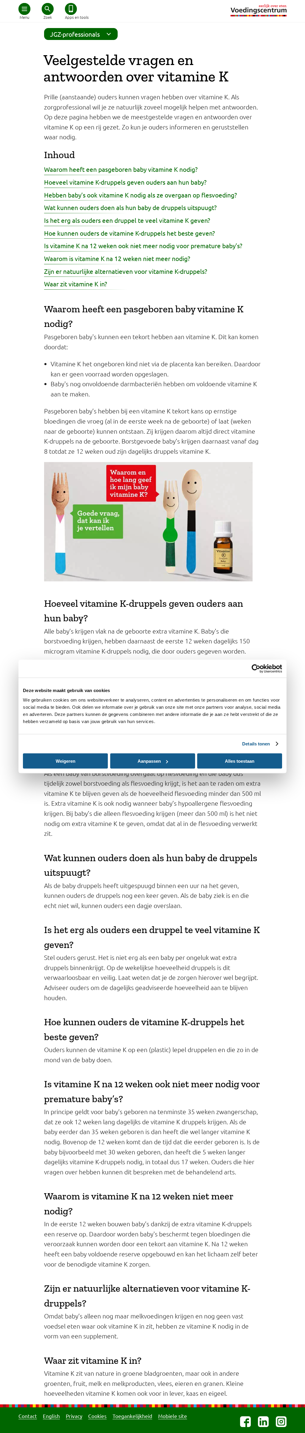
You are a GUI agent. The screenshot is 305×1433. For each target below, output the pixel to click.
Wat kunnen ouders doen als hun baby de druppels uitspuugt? (130, 207)
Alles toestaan (239, 761)
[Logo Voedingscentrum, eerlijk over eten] (259, 10)
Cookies (97, 1416)
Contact (27, 1416)
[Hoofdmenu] (24, 9)
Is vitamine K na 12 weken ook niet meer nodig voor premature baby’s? (143, 245)
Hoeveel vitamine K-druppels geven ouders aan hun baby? (125, 182)
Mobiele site (172, 1416)
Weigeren (65, 761)
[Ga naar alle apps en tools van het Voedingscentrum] (71, 9)
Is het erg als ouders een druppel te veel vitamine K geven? (127, 220)
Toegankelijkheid (132, 1416)
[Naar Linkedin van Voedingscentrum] (263, 1421)
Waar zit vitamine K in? (75, 284)
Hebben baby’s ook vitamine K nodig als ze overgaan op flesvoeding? (140, 195)
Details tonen (256, 743)
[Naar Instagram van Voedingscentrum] (281, 1421)
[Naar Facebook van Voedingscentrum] (245, 1421)
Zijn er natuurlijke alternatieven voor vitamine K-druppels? (125, 271)
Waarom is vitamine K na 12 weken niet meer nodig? (117, 258)
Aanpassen (149, 761)
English (51, 1416)
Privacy (74, 1416)
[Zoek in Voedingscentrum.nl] (48, 9)
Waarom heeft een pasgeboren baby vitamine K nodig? (120, 169)
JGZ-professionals (75, 34)
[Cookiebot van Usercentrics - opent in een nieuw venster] (256, 668)
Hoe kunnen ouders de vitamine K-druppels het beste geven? (129, 233)
